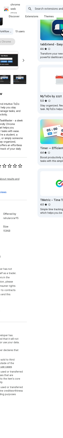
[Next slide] (23, 60)
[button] (20, 79)
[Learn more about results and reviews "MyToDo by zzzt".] (49, 101)
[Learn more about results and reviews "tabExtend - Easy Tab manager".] (49, 49)
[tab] (14, 16)
